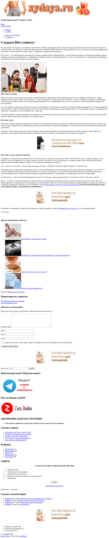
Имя (3, 330)
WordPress (23, 536)
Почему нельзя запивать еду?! (32, 288)
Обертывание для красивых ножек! (34, 239)
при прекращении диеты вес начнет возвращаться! (60, 185)
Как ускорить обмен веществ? (16, 440)
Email (3, 334)
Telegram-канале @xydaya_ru (68, 208)
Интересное (11, 292)
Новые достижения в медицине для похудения (25, 476)
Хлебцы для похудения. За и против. (18, 434)
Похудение (21, 292)
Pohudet (8, 500)
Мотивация (9, 455)
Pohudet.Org (9, 498)
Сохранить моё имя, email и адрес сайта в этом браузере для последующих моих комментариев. (38, 342)
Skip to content (6, 26)
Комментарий (6, 327)
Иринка (10, 37)
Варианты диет (13, 470)
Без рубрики (9, 449)
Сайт (2, 338)
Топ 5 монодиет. (24, 504)
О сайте (8, 32)
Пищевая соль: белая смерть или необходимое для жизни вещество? (45, 255)
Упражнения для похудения (18, 472)
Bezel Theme (5, 536)
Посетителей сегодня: (13, 528)
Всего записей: (10, 530)
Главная (8, 30)
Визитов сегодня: (11, 527)
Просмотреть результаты (54, 486)
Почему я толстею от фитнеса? (16, 436)
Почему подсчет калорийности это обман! (36, 498)
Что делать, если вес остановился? (17, 438)
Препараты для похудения (17, 474)
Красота (8, 453)
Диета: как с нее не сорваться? (32, 502)
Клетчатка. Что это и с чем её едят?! (34, 272)
